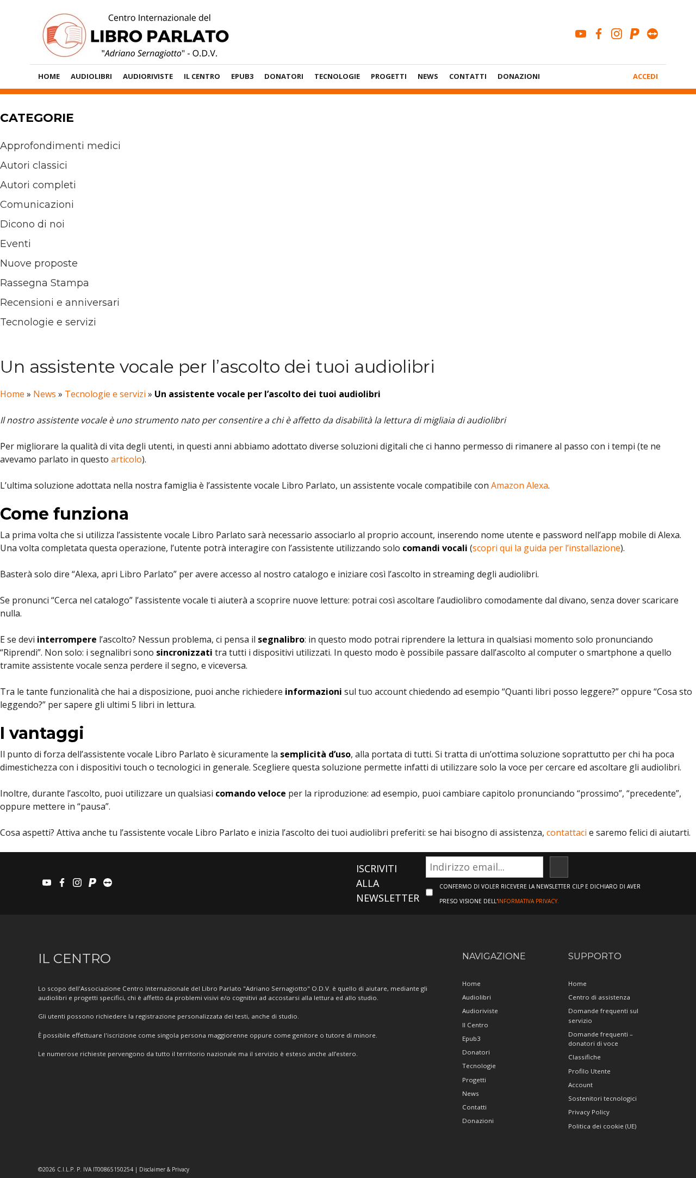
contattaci (566, 832)
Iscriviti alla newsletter (387, 883)
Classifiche (584, 1057)
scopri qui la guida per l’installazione (546, 548)
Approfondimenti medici (60, 146)
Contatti (468, 76)
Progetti (389, 76)
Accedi (645, 76)
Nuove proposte (39, 263)
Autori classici (33, 165)
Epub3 (242, 76)
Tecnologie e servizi (48, 322)
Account (580, 1085)
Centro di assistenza (599, 997)
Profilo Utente (589, 1071)
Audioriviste (148, 76)
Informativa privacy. (528, 901)
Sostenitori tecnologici (602, 1098)
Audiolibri (91, 76)
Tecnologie (337, 76)
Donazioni (519, 76)
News (428, 76)
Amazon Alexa (519, 485)
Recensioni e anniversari (60, 303)
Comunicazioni (37, 205)
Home (49, 76)
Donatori (283, 76)
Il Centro (202, 76)
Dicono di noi (32, 224)
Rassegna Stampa (44, 283)
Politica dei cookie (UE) (602, 1126)
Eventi (15, 244)
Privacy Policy (589, 1112)
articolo (126, 459)
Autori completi (38, 185)
